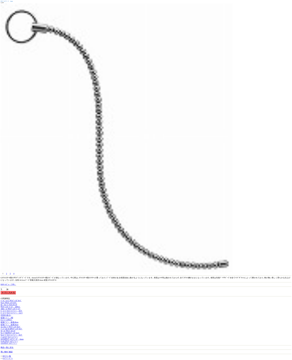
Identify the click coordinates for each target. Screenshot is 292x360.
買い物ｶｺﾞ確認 (7, 352)
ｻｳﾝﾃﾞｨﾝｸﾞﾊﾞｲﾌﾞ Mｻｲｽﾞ (10, 307)
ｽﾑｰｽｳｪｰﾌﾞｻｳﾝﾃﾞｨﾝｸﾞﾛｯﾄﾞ (11, 327)
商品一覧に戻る (7, 347)
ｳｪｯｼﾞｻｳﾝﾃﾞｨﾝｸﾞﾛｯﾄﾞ (9, 303)
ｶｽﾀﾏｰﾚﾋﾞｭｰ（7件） (8, 284)
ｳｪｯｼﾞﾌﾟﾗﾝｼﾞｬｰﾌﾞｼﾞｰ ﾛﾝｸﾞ (12, 335)
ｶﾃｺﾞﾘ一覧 (7, 356)
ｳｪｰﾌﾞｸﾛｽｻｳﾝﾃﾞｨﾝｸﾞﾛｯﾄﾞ (10, 333)
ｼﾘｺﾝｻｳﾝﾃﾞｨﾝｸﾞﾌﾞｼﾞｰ (9, 343)
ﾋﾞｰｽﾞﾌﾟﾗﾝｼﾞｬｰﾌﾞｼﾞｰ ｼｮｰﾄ (12, 313)
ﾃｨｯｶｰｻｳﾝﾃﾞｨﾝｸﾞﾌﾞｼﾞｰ (9, 341)
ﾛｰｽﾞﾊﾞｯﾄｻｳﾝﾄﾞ (6, 320)
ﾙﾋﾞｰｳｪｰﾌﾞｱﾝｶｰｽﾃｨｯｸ (9, 305)
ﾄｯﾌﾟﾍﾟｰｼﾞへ (8, 358)
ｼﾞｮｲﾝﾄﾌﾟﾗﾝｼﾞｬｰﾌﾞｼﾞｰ (9, 337)
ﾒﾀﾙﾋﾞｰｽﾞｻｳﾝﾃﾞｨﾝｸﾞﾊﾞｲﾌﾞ (11, 309)
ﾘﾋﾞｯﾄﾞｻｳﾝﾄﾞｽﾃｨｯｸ (8, 331)
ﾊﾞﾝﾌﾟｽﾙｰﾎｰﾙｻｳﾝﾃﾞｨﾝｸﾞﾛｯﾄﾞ (12, 329)
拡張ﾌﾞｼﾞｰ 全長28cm (9, 322)
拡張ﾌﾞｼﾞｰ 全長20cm (9, 325)
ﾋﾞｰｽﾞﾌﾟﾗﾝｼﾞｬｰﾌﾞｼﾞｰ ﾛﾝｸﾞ (12, 311)
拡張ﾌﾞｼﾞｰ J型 (7, 318)
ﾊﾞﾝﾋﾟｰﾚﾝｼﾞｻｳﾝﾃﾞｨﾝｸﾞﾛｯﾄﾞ (11, 301)
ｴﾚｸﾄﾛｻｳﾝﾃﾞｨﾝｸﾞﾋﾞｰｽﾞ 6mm (12, 339)
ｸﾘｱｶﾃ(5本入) (6, 315)
